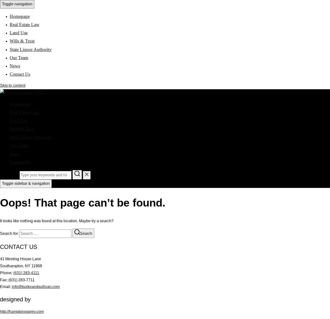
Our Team (19, 57)
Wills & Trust (22, 41)
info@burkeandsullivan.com (36, 287)
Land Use (19, 32)
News (15, 65)
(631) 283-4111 (26, 273)
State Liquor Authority (31, 49)
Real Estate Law (24, 24)
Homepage (20, 16)
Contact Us (20, 74)
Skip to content (12, 85)
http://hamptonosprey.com (22, 312)
